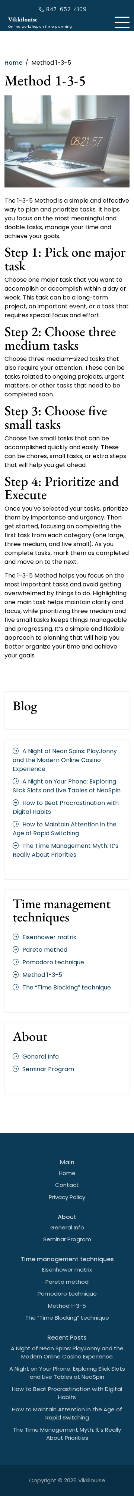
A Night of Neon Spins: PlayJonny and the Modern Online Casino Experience (65, 760)
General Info (40, 1056)
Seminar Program (48, 1069)
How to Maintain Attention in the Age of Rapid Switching (65, 828)
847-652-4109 (65, 9)
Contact (67, 1185)
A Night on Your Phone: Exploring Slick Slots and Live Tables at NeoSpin (67, 786)
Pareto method (44, 949)
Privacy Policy (67, 1197)
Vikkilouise (23, 19)
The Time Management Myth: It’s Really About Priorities (65, 850)
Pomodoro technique (53, 962)
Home (67, 1173)
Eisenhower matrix (49, 937)
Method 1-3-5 (42, 975)
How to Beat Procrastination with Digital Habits (67, 1393)
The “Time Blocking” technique (66, 987)
